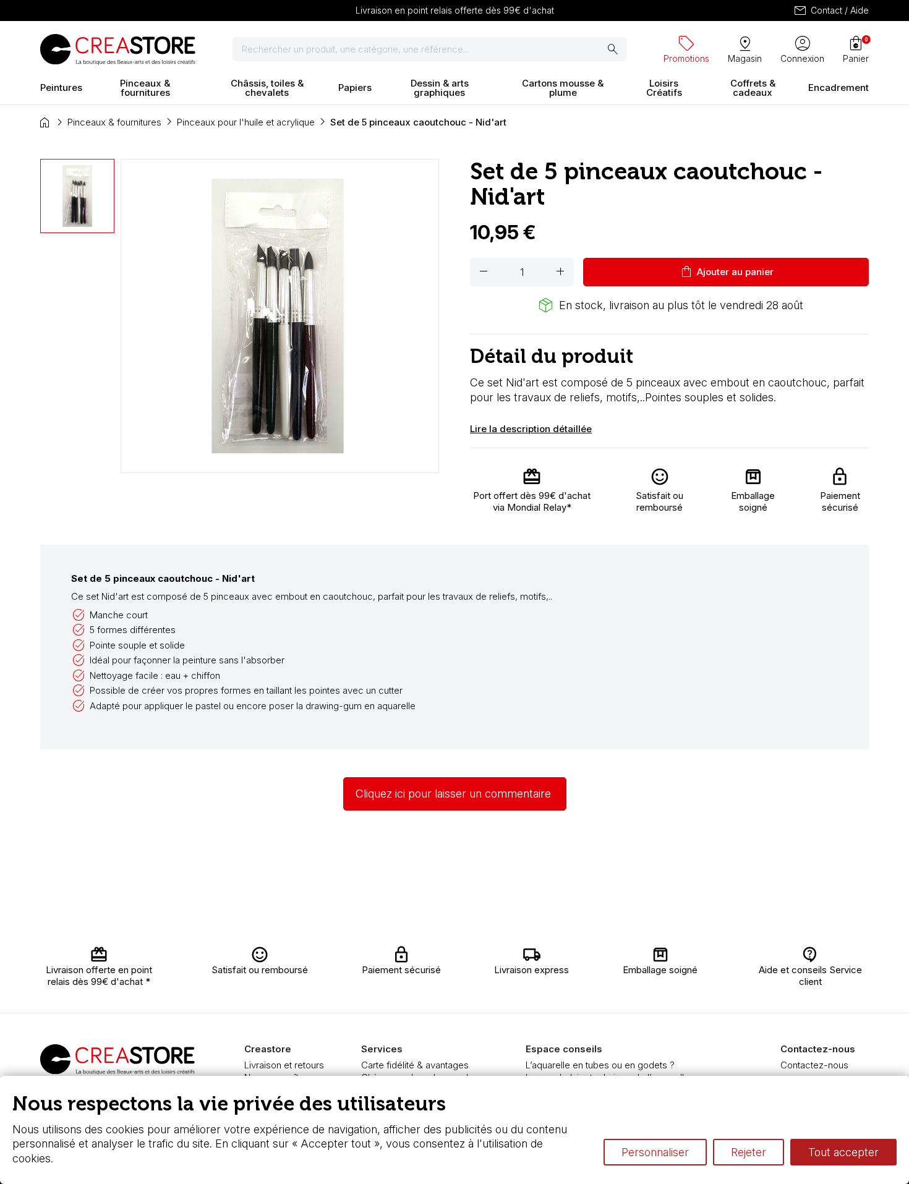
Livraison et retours (284, 1065)
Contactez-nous (814, 1065)
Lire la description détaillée (531, 429)
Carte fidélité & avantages (415, 1065)
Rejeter (748, 1152)
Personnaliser (655, 1152)
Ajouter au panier (726, 272)
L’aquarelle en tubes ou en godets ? (600, 1065)
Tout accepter (843, 1152)
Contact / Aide (831, 10)
